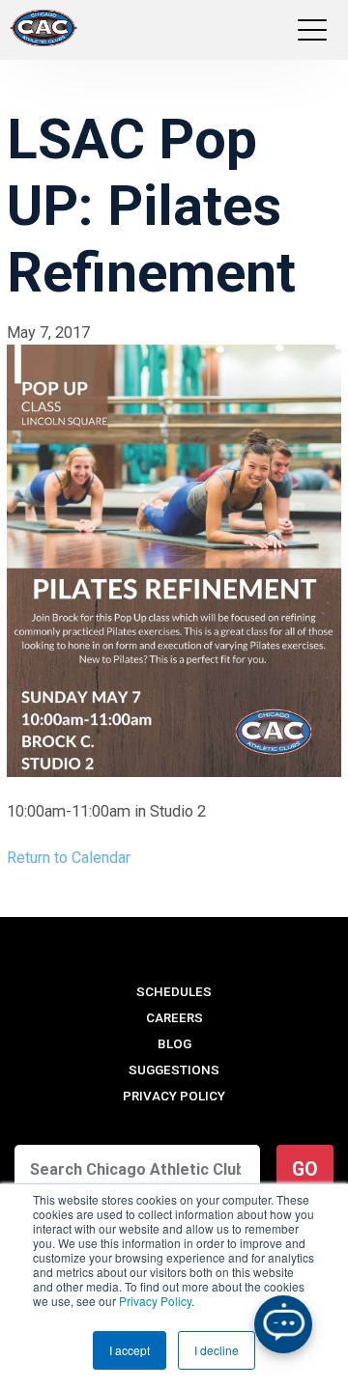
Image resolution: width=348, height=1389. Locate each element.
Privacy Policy (155, 1300)
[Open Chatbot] (283, 1324)
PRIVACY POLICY (174, 1096)
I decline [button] (216, 1350)
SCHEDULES (174, 992)
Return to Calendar (68, 857)
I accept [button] (129, 1350)
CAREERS (174, 1018)
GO (305, 1169)
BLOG (174, 1044)
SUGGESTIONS (174, 1070)
